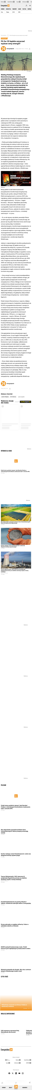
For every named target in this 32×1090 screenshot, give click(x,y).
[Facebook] (9, 1073)
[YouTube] (19, 1073)
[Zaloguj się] (26, 5)
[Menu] (30, 5)
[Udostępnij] (29, 1082)
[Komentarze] (16, 1082)
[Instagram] (22, 1073)
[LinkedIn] (16, 1073)
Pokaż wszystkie (21, 396)
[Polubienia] (2, 1082)
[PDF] (10, 388)
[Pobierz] (29, 48)
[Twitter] (12, 1073)
